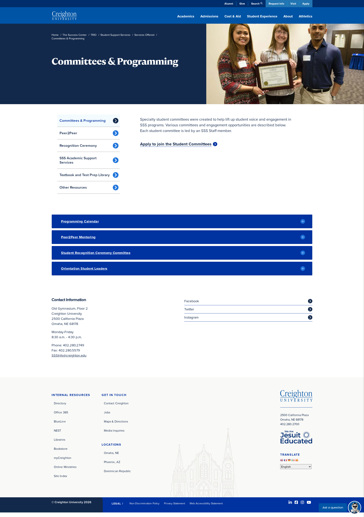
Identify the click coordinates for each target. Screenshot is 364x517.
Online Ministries (65, 467)
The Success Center (75, 35)
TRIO (93, 35)
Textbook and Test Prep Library (85, 174)
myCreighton (62, 458)
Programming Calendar (80, 221)
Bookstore (60, 449)
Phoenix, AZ (112, 462)
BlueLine (60, 421)
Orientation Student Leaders (84, 268)
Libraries (59, 439)
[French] (286, 461)
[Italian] (293, 461)
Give (242, 3)
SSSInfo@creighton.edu (69, 355)
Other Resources (73, 187)
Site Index (60, 476)
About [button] (288, 16)
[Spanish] (297, 461)
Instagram (191, 317)
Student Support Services (115, 35)
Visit (293, 3)
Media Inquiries (114, 430)
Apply (305, 3)
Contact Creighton (116, 403)
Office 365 (61, 412)
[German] (290, 461)
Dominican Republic (117, 471)
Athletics (305, 16)
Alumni (228, 3)
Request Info (276, 3)
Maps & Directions (116, 421)
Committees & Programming (83, 120)
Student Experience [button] (262, 16)
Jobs (107, 412)
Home (55, 35)
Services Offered (144, 35)
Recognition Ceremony (78, 145)
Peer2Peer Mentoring (78, 237)
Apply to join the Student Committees (176, 144)
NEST (57, 430)
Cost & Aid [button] (232, 16)
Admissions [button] (209, 16)
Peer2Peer (68, 133)
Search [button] (255, 3)
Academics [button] (185, 16)
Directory (60, 403)
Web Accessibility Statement (206, 503)
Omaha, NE (111, 453)
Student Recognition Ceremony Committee (95, 252)
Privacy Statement (174, 503)
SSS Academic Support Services (78, 160)
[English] (282, 461)
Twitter (189, 309)
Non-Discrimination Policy (144, 503)
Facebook (191, 301)
